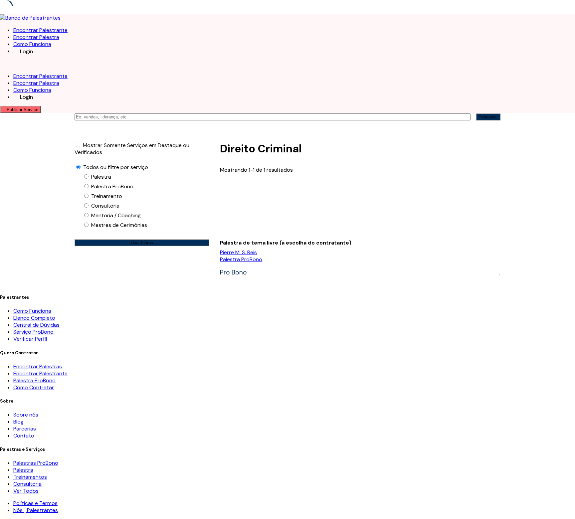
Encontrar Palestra (36, 37)
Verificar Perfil (30, 338)
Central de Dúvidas (36, 324)
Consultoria (27, 483)
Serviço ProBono (34, 331)
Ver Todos (26, 490)
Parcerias (24, 428)
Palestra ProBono (241, 259)
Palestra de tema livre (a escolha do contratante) (285, 242)
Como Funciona (32, 44)
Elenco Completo (34, 317)
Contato (23, 435)
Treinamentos (30, 476)
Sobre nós (25, 414)
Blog (18, 421)
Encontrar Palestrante (40, 30)
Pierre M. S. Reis (238, 252)
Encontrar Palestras (37, 366)
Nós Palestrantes (35, 510)
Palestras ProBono (35, 462)
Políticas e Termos (35, 503)
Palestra (23, 469)
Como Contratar (33, 387)
